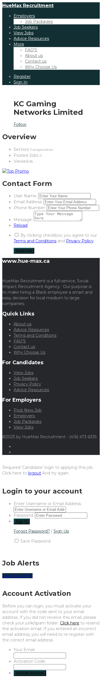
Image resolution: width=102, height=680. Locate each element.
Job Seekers (26, 27)
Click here (69, 623)
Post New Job (28, 410)
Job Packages (39, 21)
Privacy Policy (80, 240)
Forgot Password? (32, 531)
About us (34, 55)
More (19, 44)
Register (22, 76)
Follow (20, 124)
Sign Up (61, 531)
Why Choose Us (41, 66)
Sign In (20, 82)
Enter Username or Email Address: (48, 503)
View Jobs (23, 32)
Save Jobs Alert (17, 575)
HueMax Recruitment (28, 5)
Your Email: (24, 649)
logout (34, 473)
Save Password (35, 541)
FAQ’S (31, 49)
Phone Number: (30, 207)
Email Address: (28, 201)
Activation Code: (30, 661)
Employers (24, 15)
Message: (23, 219)
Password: (24, 515)
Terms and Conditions (35, 240)
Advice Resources (31, 38)
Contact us (35, 61)
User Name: (25, 195)
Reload (20, 225)
